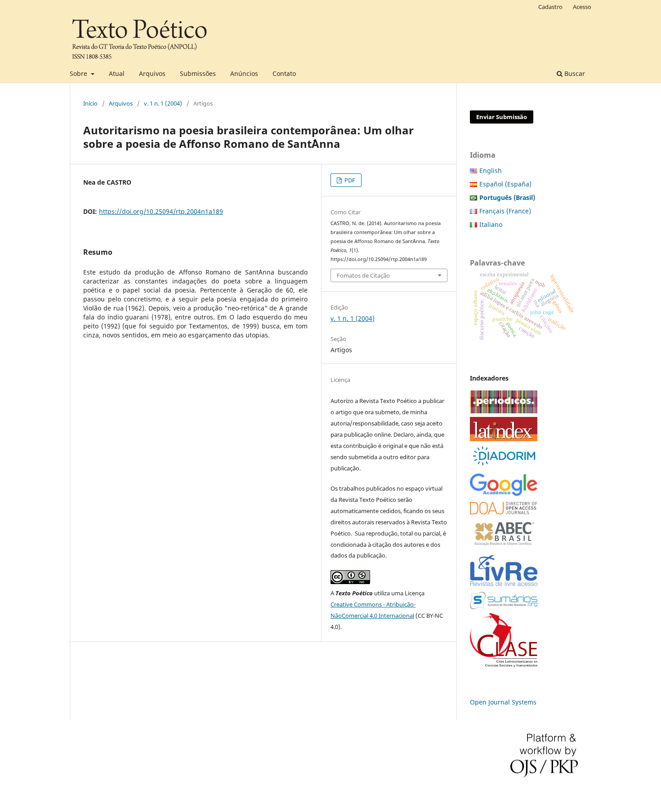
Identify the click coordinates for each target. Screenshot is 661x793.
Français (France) (505, 211)
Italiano (490, 224)
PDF (349, 180)
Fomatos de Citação (363, 275)
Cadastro (550, 7)
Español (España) (505, 184)
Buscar (574, 73)
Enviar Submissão (501, 117)
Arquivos (152, 73)
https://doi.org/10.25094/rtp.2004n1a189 (161, 211)
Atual (117, 73)
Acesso (582, 7)
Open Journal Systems (503, 702)
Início (90, 103)
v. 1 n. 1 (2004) (163, 103)
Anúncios (244, 73)
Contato (284, 73)
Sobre (79, 73)
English (490, 170)
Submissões (198, 73)
